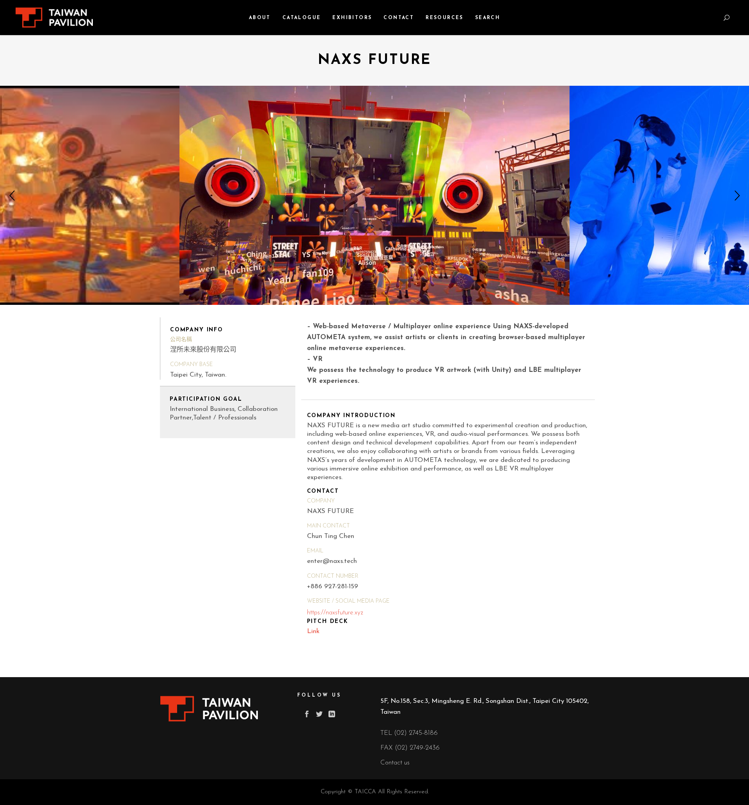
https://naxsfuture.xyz (335, 612)
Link (313, 631)
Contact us (395, 762)
